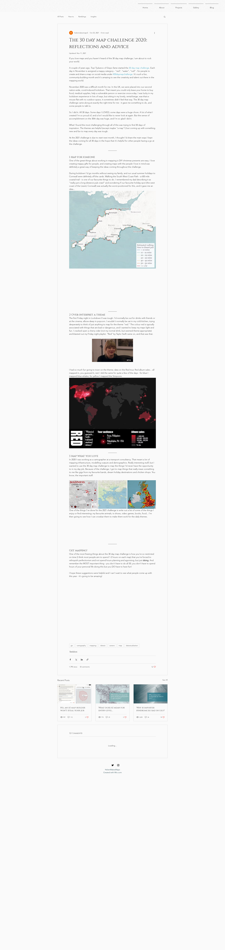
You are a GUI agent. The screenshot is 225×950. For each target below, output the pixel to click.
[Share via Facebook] (70, 669)
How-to (71, 17)
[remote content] (112, 289)
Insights (93, 17)
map (120, 655)
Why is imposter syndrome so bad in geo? (150, 719)
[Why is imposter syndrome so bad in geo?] (150, 703)
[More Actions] (154, 767)
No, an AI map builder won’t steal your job (72, 719)
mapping (93, 655)
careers (112, 655)
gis (72, 655)
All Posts (60, 17)
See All (165, 690)
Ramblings (82, 17)
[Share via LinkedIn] (82, 669)
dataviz (102, 655)
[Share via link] (87, 669)
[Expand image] (83, 494)
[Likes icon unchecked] (76, 791)
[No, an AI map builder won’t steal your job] (74, 703)
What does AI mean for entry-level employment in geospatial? (111, 719)
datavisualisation (132, 655)
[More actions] (154, 32)
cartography (81, 655)
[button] (164, 17)
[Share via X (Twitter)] (76, 669)
